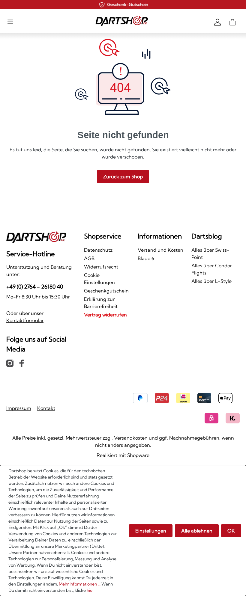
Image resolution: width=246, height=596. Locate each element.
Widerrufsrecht (101, 267)
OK (231, 531)
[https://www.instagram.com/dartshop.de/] (10, 363)
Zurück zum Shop (123, 176)
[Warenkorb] (232, 22)
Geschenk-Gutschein (127, 4)
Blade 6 (146, 258)
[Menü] (10, 22)
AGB (89, 258)
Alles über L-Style (211, 281)
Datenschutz (98, 250)
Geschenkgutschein (106, 291)
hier (90, 590)
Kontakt (46, 408)
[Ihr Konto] (217, 22)
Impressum (18, 408)
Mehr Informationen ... (79, 584)
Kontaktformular (25, 320)
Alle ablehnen (196, 531)
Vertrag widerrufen (105, 315)
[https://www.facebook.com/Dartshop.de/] (21, 363)
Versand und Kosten (160, 250)
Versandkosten (131, 438)
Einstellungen (150, 531)
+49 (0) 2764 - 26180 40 (34, 286)
